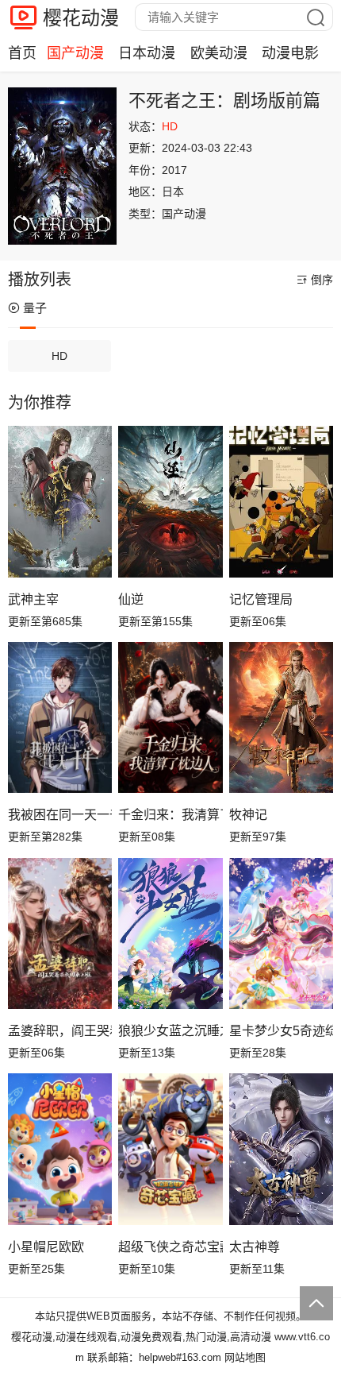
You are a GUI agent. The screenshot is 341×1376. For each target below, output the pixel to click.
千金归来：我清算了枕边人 (170, 814)
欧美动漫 (218, 53)
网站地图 (245, 1357)
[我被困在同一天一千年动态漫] (60, 717)
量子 (35, 308)
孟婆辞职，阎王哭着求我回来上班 (60, 1031)
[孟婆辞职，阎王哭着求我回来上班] (60, 933)
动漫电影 (290, 53)
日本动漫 (146, 53)
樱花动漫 (81, 18)
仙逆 (131, 599)
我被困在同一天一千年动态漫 (60, 814)
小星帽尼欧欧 (46, 1247)
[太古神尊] (281, 1148)
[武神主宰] (60, 501)
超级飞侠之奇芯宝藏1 (170, 1247)
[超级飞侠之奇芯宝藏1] (170, 1148)
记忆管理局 (261, 599)
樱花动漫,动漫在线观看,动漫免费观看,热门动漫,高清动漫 (141, 1337)
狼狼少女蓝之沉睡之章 (170, 1031)
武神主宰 (33, 599)
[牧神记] (281, 717)
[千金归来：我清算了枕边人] (170, 717)
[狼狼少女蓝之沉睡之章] (170, 933)
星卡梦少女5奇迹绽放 (281, 1031)
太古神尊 (254, 1247)
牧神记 (248, 814)
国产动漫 (75, 53)
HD (59, 356)
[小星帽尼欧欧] (60, 1148)
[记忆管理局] (281, 501)
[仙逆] (170, 501)
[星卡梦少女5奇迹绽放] (281, 933)
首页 (22, 53)
